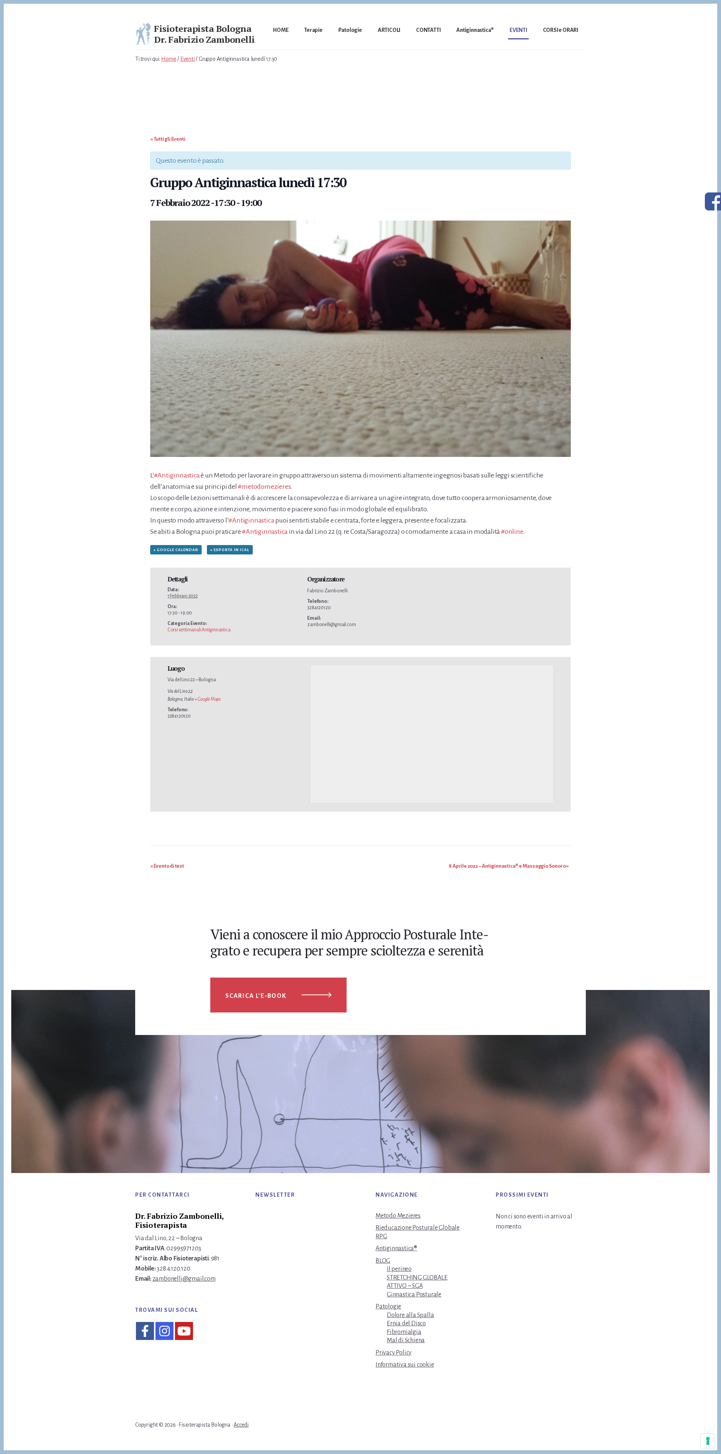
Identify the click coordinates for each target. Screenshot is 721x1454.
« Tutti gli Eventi (167, 139)
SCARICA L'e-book (256, 996)
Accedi (241, 1425)
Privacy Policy (394, 1352)
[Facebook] (145, 1331)
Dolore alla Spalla (410, 1315)
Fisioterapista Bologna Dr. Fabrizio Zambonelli (204, 34)
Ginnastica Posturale (414, 1294)
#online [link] (512, 531)
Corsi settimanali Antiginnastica (199, 629)
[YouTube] (184, 1331)
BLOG (383, 1260)
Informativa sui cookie (405, 1364)
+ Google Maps (207, 699)
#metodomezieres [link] (264, 486)
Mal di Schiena (406, 1340)
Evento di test (167, 866)
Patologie (388, 1306)
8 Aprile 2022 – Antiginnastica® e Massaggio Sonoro (509, 866)
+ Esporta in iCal (229, 550)
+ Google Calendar (176, 550)
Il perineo (399, 1269)
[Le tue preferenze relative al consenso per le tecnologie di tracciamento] (708, 1441)
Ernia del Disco (406, 1323)
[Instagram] (164, 1331)
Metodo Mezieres (398, 1215)
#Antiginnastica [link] (177, 475)
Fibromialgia (404, 1332)
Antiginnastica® (396, 1248)
